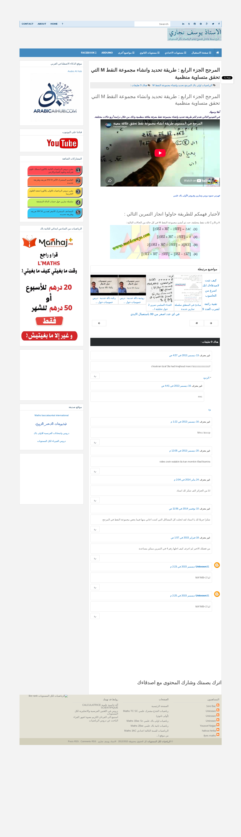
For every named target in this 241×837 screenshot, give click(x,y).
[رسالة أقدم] (99, 323)
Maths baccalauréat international (52, 415)
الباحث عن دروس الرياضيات (103, 720)
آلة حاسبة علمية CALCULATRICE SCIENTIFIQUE (100, 706)
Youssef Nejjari (208, 725)
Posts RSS (73, 741)
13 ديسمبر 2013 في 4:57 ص (184, 355)
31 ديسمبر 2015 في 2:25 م (189, 595)
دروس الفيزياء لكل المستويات (51, 441)
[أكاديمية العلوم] (51, 424)
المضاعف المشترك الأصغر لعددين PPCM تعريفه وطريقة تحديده (52, 213)
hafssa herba (209, 730)
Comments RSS (88, 741)
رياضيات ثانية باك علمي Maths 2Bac (150, 725)
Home (54, 23)
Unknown (201, 566)
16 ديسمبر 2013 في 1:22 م (185, 421)
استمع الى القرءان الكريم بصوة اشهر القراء (95, 717)
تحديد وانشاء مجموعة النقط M (168, 85)
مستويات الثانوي (148, 52)
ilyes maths (210, 735)
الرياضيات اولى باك (202, 85)
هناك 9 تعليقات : (138, 85)
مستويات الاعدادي (174, 52)
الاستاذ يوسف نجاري (106, 741)
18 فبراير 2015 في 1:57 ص (185, 537)
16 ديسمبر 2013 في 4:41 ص (176, 385)
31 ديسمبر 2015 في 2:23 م (189, 566)
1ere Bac (211, 706)
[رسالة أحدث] (211, 323)
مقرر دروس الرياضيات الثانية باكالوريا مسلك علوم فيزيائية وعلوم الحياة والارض (51, 170)
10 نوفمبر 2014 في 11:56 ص (184, 508)
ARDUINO (107, 52)
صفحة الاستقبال (200, 52)
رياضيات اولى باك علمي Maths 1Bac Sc (148, 720)
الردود (206, 377)
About (42, 23)
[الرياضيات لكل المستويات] (53, 695)
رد (95, 375)
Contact (27, 23)
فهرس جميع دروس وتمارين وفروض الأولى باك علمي (196, 195)
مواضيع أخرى (125, 52)
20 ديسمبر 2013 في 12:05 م (184, 450)
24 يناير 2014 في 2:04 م (186, 479)
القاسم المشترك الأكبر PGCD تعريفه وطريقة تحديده (53, 181)
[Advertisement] (142, 10)
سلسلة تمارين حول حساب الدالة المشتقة (54, 201)
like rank (33, 695)
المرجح (188, 85)
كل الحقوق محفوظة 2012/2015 (132, 741)
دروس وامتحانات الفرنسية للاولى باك (51, 433)
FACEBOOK (88, 52)
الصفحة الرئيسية (160, 706)
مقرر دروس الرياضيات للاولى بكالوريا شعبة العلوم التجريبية (51, 192)
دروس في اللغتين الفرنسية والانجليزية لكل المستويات (96, 712)
